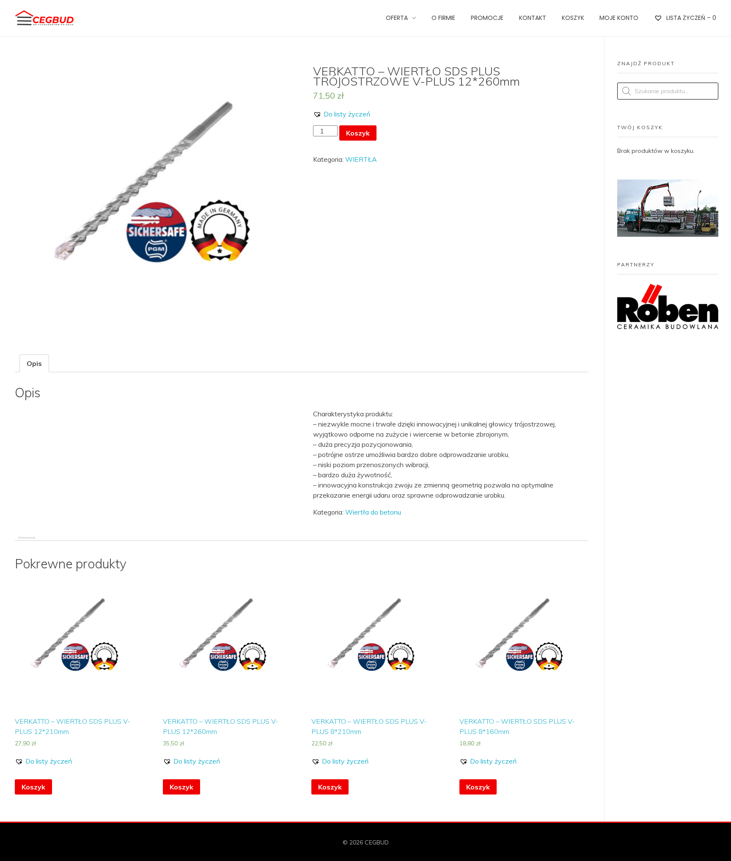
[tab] (34, 363)
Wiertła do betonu (373, 512)
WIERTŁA (361, 159)
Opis (34, 363)
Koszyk (358, 133)
